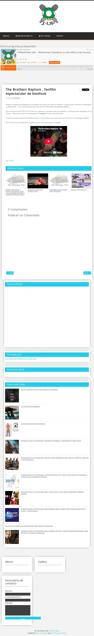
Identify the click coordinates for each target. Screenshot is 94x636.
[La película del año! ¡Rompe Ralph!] (38, 188)
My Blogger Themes (59, 633)
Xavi (7, 359)
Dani (34, 359)
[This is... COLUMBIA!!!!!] (81, 188)
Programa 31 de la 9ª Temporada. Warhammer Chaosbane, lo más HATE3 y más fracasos (51, 441)
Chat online (45, 36)
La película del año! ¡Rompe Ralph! (35, 190)
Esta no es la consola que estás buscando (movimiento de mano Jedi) (29, 526)
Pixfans (11, 160)
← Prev (10, 273)
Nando (29, 359)
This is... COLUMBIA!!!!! (79, 190)
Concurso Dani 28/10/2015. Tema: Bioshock (58, 190)
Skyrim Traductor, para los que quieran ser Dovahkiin (39, 389)
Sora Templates (42, 633)
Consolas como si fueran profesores (33, 424)
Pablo (11, 359)
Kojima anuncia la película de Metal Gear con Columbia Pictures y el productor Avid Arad (15, 192)
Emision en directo (25, 36)
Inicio (7, 36)
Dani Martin (18, 359)
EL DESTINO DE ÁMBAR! (30, 406)
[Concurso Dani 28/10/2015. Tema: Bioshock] (59, 188)
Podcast (59, 36)
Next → (87, 273)
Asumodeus (16, 98)
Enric (25, 359)
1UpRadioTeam (54, 631)
